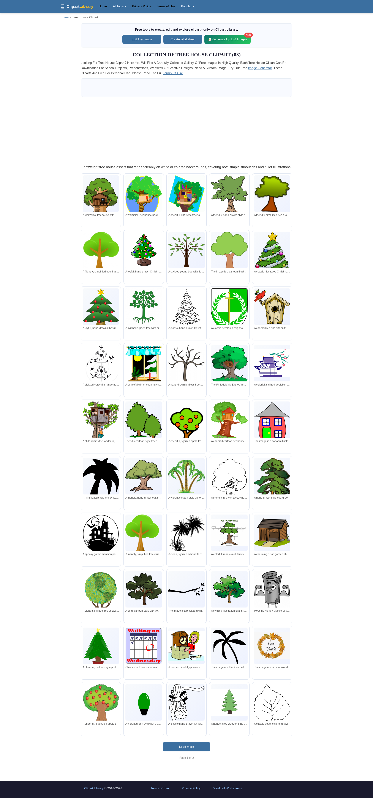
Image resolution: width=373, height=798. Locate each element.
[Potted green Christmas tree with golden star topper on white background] (101, 649)
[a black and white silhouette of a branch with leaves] (186, 589)
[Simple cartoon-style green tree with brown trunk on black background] (272, 193)
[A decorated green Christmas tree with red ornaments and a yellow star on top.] (101, 308)
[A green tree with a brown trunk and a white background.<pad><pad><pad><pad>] (229, 253)
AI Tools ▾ (119, 6)
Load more (186, 746)
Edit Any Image (142, 39)
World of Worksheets (227, 788)
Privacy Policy (141, 6)
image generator (260, 68)
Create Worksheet (183, 39)
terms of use (173, 73)
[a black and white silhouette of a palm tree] (229, 655)
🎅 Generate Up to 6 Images (229, 38)
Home (103, 6)
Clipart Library (93, 788)
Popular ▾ (187, 6)
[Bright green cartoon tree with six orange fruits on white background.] (186, 427)
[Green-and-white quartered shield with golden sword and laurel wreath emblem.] (229, 312)
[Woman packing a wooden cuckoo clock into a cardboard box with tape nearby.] (186, 646)
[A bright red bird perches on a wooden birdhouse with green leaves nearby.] (272, 306)
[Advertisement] (186, 130)
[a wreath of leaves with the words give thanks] (272, 645)
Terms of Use (166, 6)
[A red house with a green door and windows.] (272, 421)
